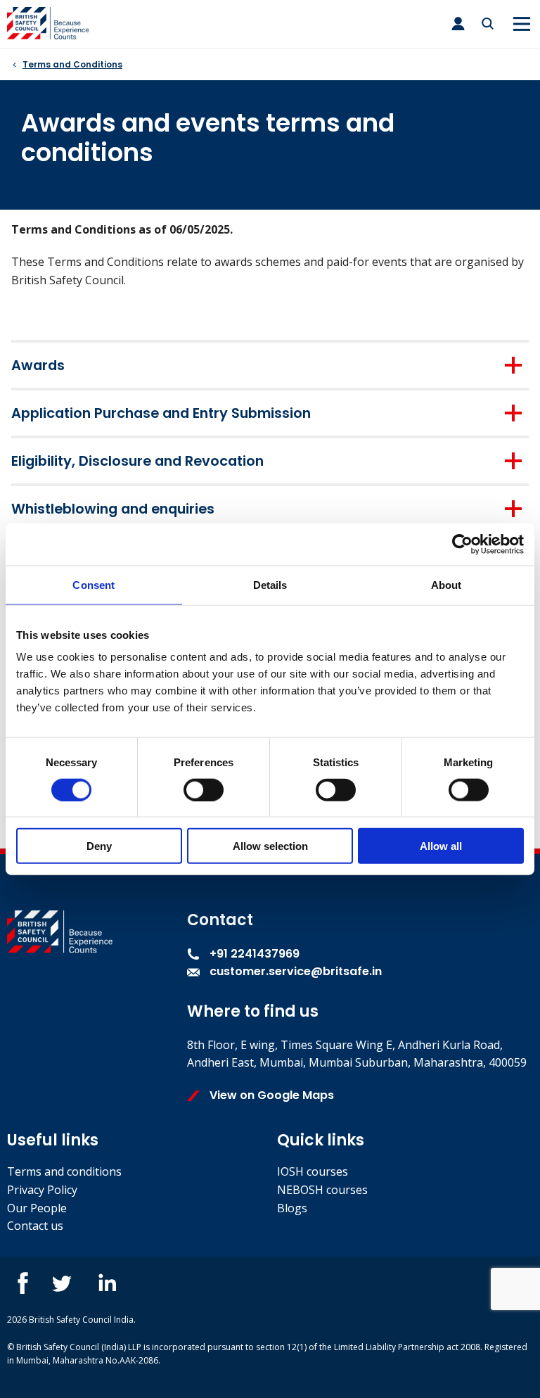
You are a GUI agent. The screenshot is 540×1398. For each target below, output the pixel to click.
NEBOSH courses (322, 1189)
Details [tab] (270, 584)
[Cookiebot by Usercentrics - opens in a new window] (462, 543)
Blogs (292, 1208)
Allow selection (270, 846)
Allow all (441, 846)
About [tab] (446, 584)
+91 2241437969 (253, 954)
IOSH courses (312, 1171)
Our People (37, 1208)
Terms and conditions (64, 1171)
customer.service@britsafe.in (296, 971)
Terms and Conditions (72, 64)
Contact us (35, 1225)
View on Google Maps (270, 1095)
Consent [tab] (93, 584)
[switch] (204, 789)
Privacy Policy (42, 1189)
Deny (99, 846)
